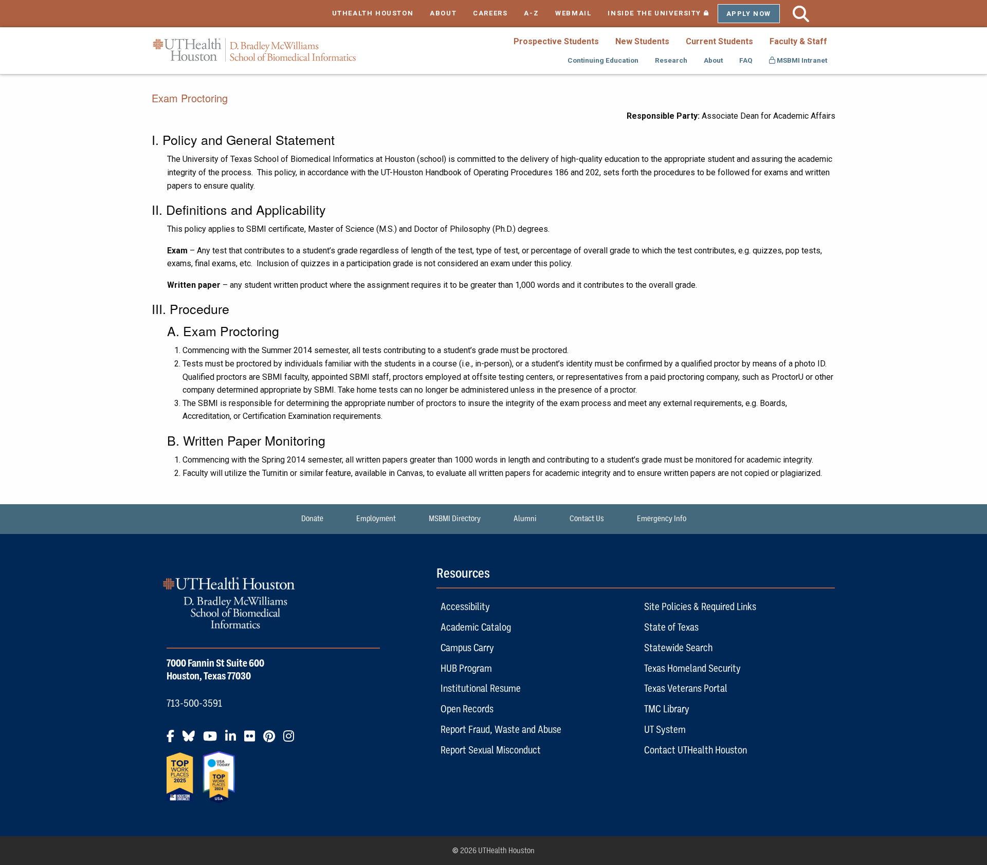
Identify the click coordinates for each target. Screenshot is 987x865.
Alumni (525, 518)
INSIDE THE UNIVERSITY (662, 13)
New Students (642, 41)
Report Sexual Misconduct (491, 750)
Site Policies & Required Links (700, 606)
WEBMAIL (573, 13)
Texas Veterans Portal (685, 688)
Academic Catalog (476, 627)
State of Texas (671, 627)
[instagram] (291, 740)
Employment (376, 518)
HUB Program (466, 668)
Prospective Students (556, 41)
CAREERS (490, 13)
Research (671, 60)
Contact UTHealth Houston (695, 750)
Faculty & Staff (798, 41)
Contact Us (587, 518)
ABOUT (443, 13)
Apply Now (748, 13)
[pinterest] (272, 740)
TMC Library (666, 708)
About (713, 60)
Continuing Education (603, 60)
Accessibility (465, 606)
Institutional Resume (481, 688)
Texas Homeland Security (692, 668)
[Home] (254, 50)
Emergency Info (661, 518)
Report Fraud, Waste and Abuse (501, 729)
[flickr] (252, 740)
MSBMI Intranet (801, 60)
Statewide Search (678, 647)
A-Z (531, 13)
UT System (665, 729)
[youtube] (213, 740)
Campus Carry (467, 647)
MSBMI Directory (455, 518)
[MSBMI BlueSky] (191, 740)
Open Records (467, 708)
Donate (312, 518)
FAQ (746, 60)
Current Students (719, 41)
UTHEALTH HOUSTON (373, 13)
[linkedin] (233, 740)
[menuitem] (556, 41)
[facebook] (173, 740)
